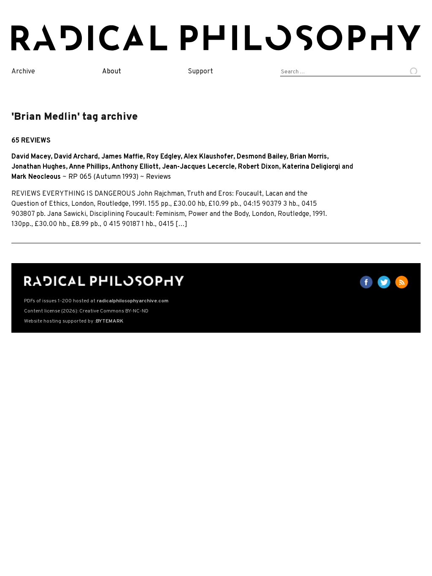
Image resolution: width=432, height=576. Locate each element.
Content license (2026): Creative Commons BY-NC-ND (86, 311)
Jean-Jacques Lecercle (198, 167)
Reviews (158, 177)
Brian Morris (308, 157)
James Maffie (122, 157)
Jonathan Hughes (38, 167)
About (111, 71)
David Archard (76, 157)
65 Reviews (31, 141)
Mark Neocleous (36, 177)
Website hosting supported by (73, 321)
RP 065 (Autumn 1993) (103, 177)
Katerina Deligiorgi (311, 167)
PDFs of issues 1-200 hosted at (96, 301)
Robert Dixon (258, 167)
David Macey (31, 157)
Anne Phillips (88, 167)
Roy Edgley (163, 157)
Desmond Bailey (261, 157)
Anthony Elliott (135, 167)
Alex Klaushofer (208, 157)
